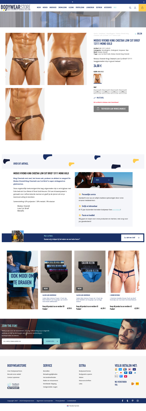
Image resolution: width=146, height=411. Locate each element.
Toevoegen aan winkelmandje (113, 109)
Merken (45, 8)
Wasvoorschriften (85, 380)
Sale (115, 8)
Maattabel (100, 98)
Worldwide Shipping (50, 384)
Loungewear (90, 8)
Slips (127, 50)
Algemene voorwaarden (45, 401)
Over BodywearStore (14, 371)
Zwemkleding (62, 8)
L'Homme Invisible (115, 295)
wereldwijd (116, 210)
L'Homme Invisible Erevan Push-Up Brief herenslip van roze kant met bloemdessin (123, 299)
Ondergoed (52, 8)
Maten (81, 377)
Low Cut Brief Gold (104, 54)
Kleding (71, 8)
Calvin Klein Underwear (49, 295)
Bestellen (46, 371)
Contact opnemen (13, 377)
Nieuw (39, 8)
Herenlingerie (110, 33)
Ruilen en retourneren (50, 380)
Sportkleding (80, 8)
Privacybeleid (60, 401)
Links (80, 384)
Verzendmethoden (49, 377)
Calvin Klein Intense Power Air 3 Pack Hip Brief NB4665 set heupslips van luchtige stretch (89, 300)
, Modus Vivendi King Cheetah (119, 54)
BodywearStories (85, 371)
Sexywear (99, 8)
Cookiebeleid (71, 401)
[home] (15, 10)
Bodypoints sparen (85, 374)
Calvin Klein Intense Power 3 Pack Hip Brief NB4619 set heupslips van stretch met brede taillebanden (55, 300)
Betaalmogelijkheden (50, 374)
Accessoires (108, 8)
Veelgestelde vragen (50, 387)
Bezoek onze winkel (14, 374)
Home (96, 33)
